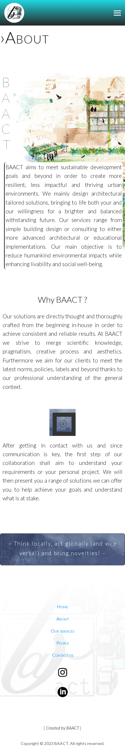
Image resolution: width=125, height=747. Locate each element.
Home (62, 606)
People (62, 642)
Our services (62, 631)
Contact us (62, 655)
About (62, 618)
